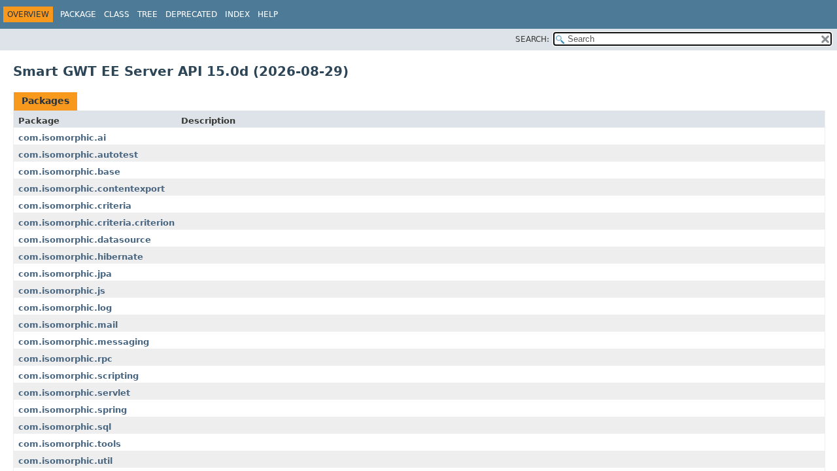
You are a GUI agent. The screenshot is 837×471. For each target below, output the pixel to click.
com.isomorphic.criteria (74, 206)
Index (237, 14)
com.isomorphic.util (65, 461)
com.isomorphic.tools (69, 444)
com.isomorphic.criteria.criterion (96, 223)
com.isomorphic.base (69, 172)
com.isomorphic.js (61, 291)
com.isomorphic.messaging (83, 342)
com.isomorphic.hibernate (80, 257)
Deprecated (191, 14)
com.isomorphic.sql (64, 427)
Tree (147, 14)
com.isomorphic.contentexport (91, 189)
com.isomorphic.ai (62, 138)
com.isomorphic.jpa (65, 274)
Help (268, 14)
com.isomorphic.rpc (65, 359)
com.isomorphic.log (65, 308)
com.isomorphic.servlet (74, 393)
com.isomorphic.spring (72, 410)
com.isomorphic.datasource (84, 240)
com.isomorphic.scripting (78, 376)
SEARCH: (532, 39)
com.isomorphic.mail (68, 325)
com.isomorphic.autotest (78, 155)
